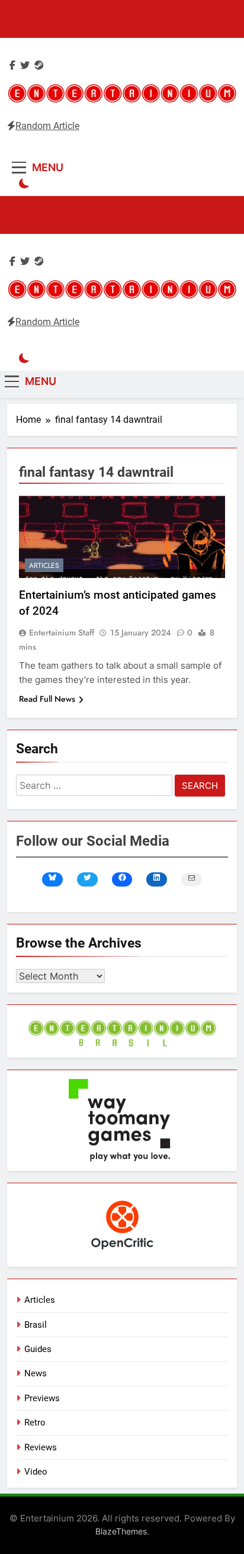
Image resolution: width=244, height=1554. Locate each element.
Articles (44, 565)
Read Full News (47, 699)
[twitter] (25, 65)
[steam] (39, 65)
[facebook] (12, 65)
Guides (38, 1349)
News (35, 1373)
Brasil (35, 1324)
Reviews (40, 1447)
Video (35, 1471)
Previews (42, 1398)
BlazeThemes (121, 1531)
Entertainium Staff (61, 632)
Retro (35, 1422)
